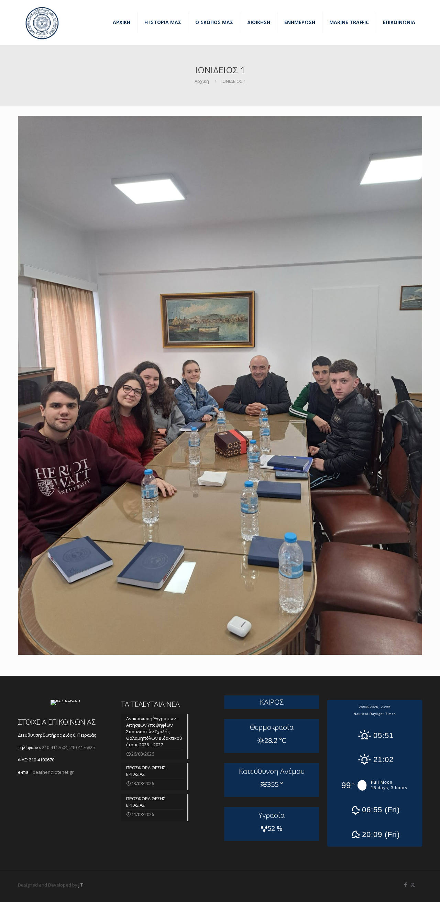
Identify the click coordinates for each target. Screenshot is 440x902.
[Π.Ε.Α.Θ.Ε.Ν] (42, 22)
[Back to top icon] (407, 888)
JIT (80, 885)
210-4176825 (82, 747)
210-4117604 (54, 747)
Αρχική (202, 81)
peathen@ (53, 772)
